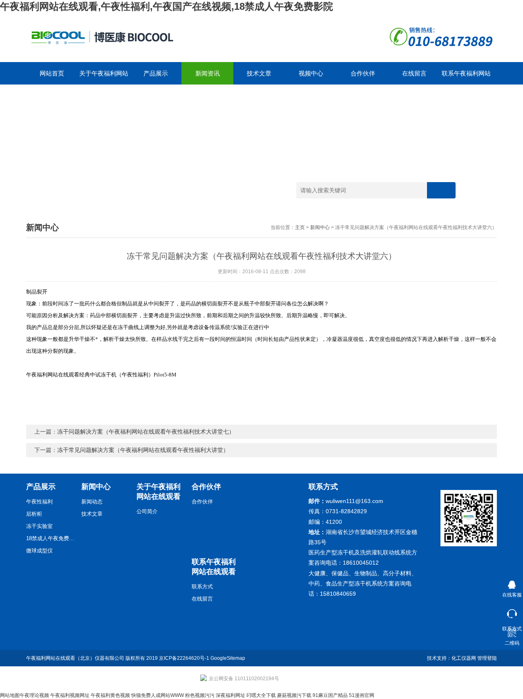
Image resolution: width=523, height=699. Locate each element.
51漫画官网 (361, 695)
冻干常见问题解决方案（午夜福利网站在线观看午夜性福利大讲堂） (143, 450)
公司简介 (147, 511)
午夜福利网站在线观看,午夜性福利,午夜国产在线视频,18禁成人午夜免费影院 (166, 6)
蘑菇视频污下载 (294, 695)
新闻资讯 (207, 73)
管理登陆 (487, 658)
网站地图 (10, 695)
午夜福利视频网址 (69, 695)
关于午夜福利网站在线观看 (103, 77)
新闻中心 (320, 227)
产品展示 (155, 73)
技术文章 (259, 73)
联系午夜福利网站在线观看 (466, 77)
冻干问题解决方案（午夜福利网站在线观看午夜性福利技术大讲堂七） (146, 431)
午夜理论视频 (34, 695)
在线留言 (414, 73)
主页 (300, 227)
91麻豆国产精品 (330, 695)
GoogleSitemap (227, 658)
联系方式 (202, 586)
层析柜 (34, 514)
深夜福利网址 (230, 695)
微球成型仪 (39, 551)
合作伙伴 (363, 73)
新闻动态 (92, 502)
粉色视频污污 (200, 695)
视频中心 (311, 73)
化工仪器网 (463, 658)
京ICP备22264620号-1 (184, 658)
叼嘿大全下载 (261, 695)
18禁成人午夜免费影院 (50, 538)
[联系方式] (512, 612)
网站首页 (52, 73)
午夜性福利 (39, 502)
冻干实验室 (39, 526)
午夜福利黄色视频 (110, 695)
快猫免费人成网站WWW (157, 695)
